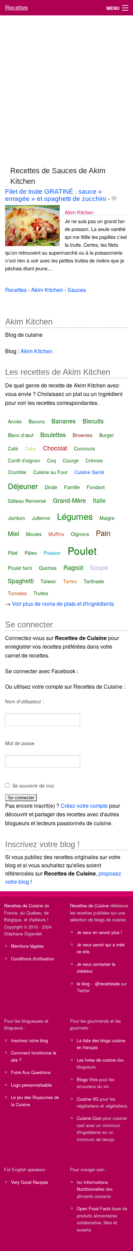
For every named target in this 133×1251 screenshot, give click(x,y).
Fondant (96, 487)
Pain (103, 532)
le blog (83, 983)
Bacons (37, 421)
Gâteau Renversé (27, 500)
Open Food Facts (93, 1208)
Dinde (51, 487)
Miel (13, 533)
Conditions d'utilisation (32, 958)
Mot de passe (19, 743)
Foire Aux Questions (30, 1072)
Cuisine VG (88, 1099)
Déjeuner (23, 486)
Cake (30, 448)
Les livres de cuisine (96, 1060)
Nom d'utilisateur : (24, 701)
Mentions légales (27, 946)
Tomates (17, 593)
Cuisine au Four (50, 472)
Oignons (80, 534)
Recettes (16, 7)
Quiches (48, 567)
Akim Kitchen (79, 212)
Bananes (63, 420)
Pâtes (31, 552)
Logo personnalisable (31, 1085)
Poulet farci (20, 567)
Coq (51, 460)
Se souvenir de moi (33, 785)
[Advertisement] (66, 87)
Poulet (82, 550)
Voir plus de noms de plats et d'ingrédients (63, 604)
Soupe (99, 567)
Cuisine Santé (89, 472)
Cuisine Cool (89, 1118)
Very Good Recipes (29, 1182)
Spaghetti (21, 580)
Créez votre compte (84, 805)
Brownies (82, 435)
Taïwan (48, 581)
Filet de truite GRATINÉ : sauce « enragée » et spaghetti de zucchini (55, 195)
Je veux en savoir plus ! (99, 932)
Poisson (52, 552)
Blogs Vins (87, 1079)
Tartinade (94, 581)
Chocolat (55, 447)
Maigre (107, 517)
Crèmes (94, 460)
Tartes (70, 581)
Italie (99, 500)
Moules (34, 534)
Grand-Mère (69, 500)
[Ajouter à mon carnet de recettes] (114, 198)
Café (13, 448)
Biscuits (93, 420)
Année (15, 421)
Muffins (56, 534)
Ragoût (73, 567)
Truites (40, 593)
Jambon (16, 517)
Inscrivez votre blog (29, 1040)
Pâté (13, 552)
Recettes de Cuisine (23, 905)
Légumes (75, 516)
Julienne (41, 517)
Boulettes (53, 434)
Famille (72, 487)
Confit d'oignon (24, 460)
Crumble (17, 472)
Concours (84, 448)
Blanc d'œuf (20, 435)
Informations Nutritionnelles (92, 1185)
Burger (106, 435)
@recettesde (107, 983)
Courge (71, 460)
